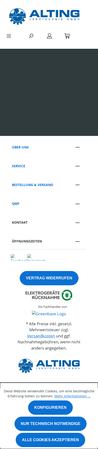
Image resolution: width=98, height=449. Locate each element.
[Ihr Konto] (49, 36)
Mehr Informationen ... (72, 396)
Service (18, 166)
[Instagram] (36, 257)
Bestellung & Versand (32, 185)
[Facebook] (19, 257)
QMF (16, 203)
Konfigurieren (50, 407)
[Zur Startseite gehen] (44, 15)
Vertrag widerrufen (49, 278)
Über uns (20, 147)
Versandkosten (41, 336)
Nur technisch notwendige (50, 424)
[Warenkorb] (67, 36)
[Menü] (9, 36)
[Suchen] (31, 36)
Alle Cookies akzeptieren (50, 440)
